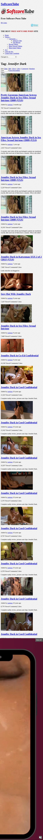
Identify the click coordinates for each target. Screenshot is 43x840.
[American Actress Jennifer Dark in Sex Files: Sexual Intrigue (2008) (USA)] (16, 133)
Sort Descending (14, 70)
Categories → (13, 39)
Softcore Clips (17, 41)
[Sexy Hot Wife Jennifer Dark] (17, 290)
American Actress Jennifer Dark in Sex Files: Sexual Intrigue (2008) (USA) (21, 138)
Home (7, 35)
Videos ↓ (7, 37)
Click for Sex (9, 51)
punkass (10, 105)
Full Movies (16, 42)
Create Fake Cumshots (12, 53)
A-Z (6, 50)
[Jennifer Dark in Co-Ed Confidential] (12, 351)
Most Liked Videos (15, 48)
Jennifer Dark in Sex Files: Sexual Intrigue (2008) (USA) (18, 178)
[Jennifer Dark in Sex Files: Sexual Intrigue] (16, 322)
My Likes (4, 23)
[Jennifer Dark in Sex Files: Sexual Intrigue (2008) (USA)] (16, 173)
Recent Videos (13, 44)
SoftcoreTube (10, 4)
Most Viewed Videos (15, 46)
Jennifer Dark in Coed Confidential (19, 387)
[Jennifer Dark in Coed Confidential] (17, 383)
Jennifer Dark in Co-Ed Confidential (19, 355)
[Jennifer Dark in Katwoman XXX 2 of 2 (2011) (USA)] (17, 253)
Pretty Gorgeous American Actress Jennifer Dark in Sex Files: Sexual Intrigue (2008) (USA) (19, 98)
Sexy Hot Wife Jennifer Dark (16, 294)
